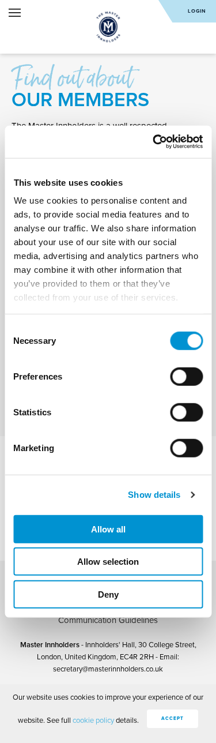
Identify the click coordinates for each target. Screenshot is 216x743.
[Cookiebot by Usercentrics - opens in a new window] (154, 141)
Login (197, 11)
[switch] (186, 376)
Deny (108, 594)
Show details (154, 495)
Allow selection (108, 561)
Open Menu (15, 13)
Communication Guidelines (108, 620)
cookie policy (93, 720)
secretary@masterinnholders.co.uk (108, 669)
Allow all (108, 529)
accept (172, 718)
